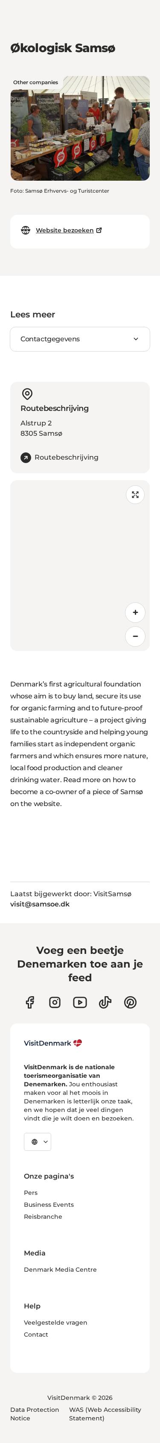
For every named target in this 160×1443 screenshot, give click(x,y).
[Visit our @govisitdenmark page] (105, 1002)
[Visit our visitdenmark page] (80, 1002)
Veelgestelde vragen (55, 1322)
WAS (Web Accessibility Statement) (105, 1414)
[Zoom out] (135, 636)
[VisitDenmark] (53, 1043)
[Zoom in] (135, 612)
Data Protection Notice (34, 1414)
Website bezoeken (65, 230)
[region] (80, 565)
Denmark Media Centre (60, 1269)
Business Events (49, 1204)
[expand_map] (135, 494)
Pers (31, 1193)
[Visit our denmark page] (29, 1002)
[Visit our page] (54, 1002)
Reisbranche (43, 1216)
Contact (36, 1334)
